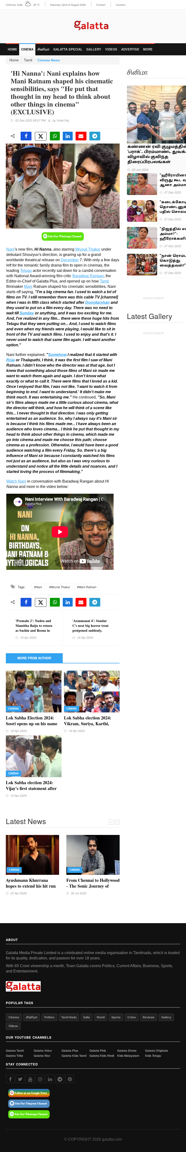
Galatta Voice (43, 1051)
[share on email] (81, 136)
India (86, 1017)
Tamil (28, 60)
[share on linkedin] (68, 136)
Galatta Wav (42, 1056)
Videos (111, 49)
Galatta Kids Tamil (74, 1056)
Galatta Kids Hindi (101, 1056)
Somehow (57, 355)
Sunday (27, 313)
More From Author (34, 658)
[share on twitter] (40, 136)
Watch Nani (16, 481)
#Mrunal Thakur (59, 587)
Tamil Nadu (69, 1017)
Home (12, 49)
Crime (131, 1017)
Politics (49, 1017)
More (148, 49)
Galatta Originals (156, 1051)
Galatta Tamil (15, 1051)
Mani (28, 286)
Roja (10, 360)
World (101, 1017)
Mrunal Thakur (87, 249)
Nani (10, 249)
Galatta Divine (127, 1051)
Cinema (27, 49)
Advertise (130, 49)
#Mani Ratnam (86, 587)
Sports (116, 1017)
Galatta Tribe (14, 1056)
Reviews (149, 1017)
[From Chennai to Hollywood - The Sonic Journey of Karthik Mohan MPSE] (93, 854)
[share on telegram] (94, 136)
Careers (120, 5)
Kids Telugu (153, 1056)
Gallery (93, 49)
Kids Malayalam (128, 1056)
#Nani (38, 587)
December (70, 260)
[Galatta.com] (93, 24)
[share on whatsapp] (55, 136)
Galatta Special (67, 49)
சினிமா (43, 49)
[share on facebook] (26, 136)
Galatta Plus (70, 1051)
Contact (100, 5)
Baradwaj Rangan (88, 276)
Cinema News (49, 60)
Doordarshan (97, 302)
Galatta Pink (97, 1051)
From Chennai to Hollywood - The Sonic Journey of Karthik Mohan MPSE (93, 886)
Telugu (26, 270)
